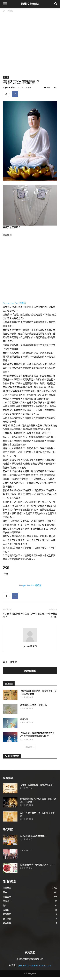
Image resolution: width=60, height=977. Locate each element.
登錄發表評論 (30, 671)
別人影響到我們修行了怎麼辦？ (16, 615)
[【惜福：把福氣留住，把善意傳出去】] (10, 788)
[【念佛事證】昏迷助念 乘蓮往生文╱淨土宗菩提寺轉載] (10, 695)
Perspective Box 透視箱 (14, 303)
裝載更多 (28, 747)
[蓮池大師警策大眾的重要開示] (10, 840)
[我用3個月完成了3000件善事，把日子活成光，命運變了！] (10, 802)
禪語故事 (24, 719)
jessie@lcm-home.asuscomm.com (34, 965)
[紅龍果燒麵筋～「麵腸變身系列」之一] (10, 868)
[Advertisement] (30, 44)
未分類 (10, 11)
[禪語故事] (10, 723)
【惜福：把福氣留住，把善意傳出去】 (37, 785)
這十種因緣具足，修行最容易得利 (44, 615)
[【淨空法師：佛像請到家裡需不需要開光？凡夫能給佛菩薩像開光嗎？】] (10, 737)
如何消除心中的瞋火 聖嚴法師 (33, 705)
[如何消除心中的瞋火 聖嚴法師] (10, 709)
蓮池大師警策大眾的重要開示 (33, 836)
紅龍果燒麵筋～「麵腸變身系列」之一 (37, 865)
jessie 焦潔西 (10, 87)
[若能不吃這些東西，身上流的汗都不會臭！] (10, 816)
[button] (56, 4)
